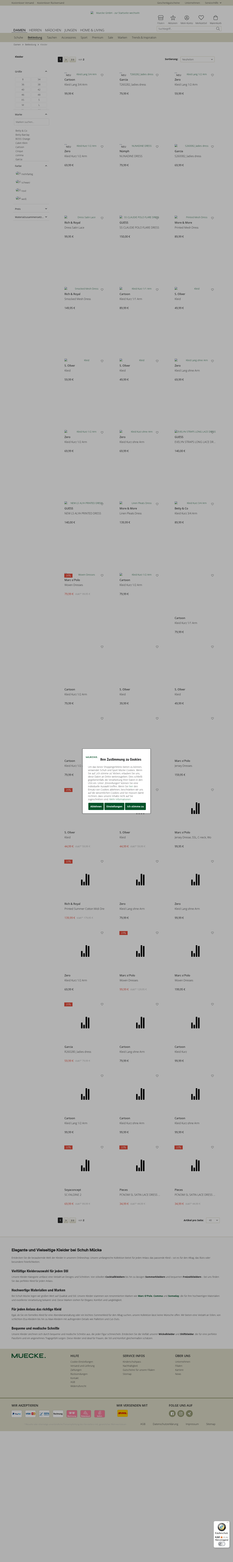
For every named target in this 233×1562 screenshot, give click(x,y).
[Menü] (227, 1523)
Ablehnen (96, 806)
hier (131, 786)
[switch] (221, 1544)
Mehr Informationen (120, 799)
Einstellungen (114, 806)
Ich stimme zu (135, 806)
